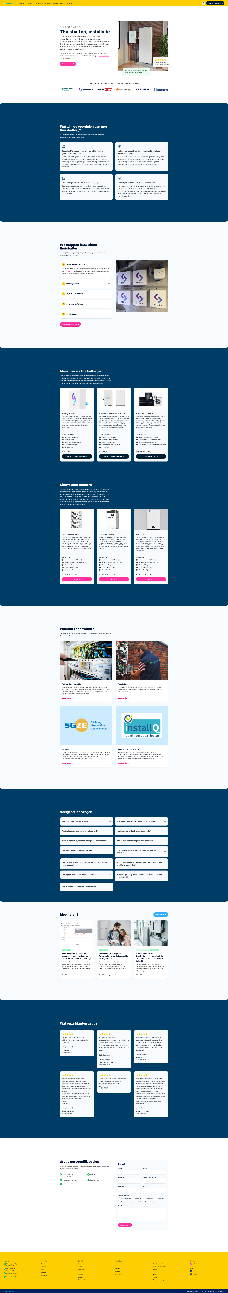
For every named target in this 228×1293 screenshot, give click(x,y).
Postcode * (121, 1186)
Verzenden (124, 1225)
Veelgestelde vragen (159, 1280)
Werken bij (156, 1269)
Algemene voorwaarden (208, 1291)
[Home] (9, 3)
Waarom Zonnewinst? (159, 1266)
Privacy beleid (220, 1291)
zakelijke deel (104, 56)
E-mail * (145, 1168)
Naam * (120, 1168)
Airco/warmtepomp (127, 1202)
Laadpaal (138, 1199)
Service (80, 1277)
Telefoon (121, 1177)
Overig (152, 1202)
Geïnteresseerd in (123, 1195)
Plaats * (145, 1186)
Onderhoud (142, 1202)
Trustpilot (195, 1274)
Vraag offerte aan (150, 456)
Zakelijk (30, 3)
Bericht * (121, 1206)
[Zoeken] (203, 3)
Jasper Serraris (74, 975)
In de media (118, 1274)
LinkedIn (93, 1174)
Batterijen (43, 1272)
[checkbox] (119, 1199)
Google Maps (94, 1180)
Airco (42, 1269)
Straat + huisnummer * (150, 1177)
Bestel (76, 579)
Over (61, 3)
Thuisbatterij (149, 1199)
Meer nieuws (159, 914)
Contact (69, 3)
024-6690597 (69, 271)
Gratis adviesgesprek (214, 3)
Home (64, 27)
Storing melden (82, 1280)
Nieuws (55, 3)
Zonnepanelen (126, 1199)
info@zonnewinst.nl (69, 1180)
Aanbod (21, 3)
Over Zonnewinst (158, 1264)
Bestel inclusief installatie (76, 456)
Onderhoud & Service (43, 3)
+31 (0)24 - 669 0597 (70, 1184)
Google (195, 1271)
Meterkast (160, 1199)
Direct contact (67, 64)
